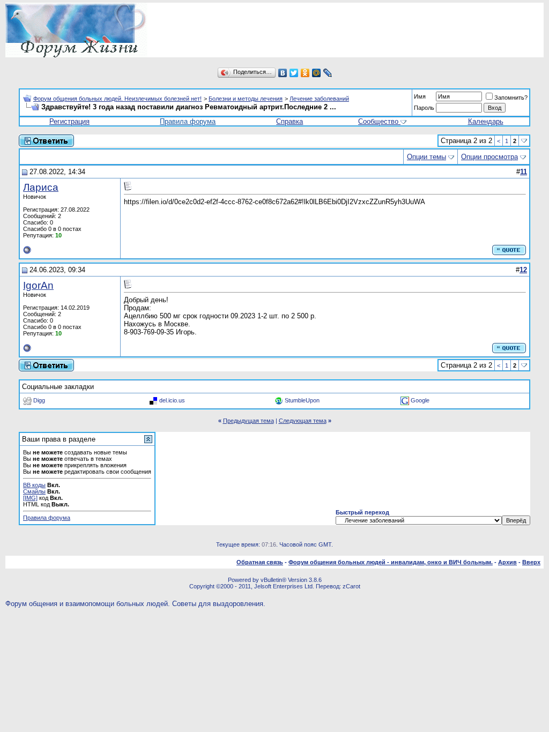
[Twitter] (294, 73)
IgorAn (38, 285)
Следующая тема (303, 420)
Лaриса (40, 187)
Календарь (485, 121)
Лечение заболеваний (319, 98)
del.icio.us (172, 400)
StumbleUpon (302, 400)
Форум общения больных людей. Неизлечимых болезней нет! (117, 98)
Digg (39, 400)
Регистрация (69, 121)
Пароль (424, 107)
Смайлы (34, 491)
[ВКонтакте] (282, 73)
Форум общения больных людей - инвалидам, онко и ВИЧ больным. (390, 562)
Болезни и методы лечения (246, 98)
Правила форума (188, 121)
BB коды (34, 485)
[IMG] (30, 498)
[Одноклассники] (305, 73)
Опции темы (426, 157)
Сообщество (378, 121)
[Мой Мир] (316, 73)
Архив (507, 562)
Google (420, 400)
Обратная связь (259, 562)
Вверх (531, 562)
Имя (420, 96)
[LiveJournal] (327, 73)
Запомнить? (511, 97)
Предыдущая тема (248, 420)
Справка (289, 121)
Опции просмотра (489, 157)
